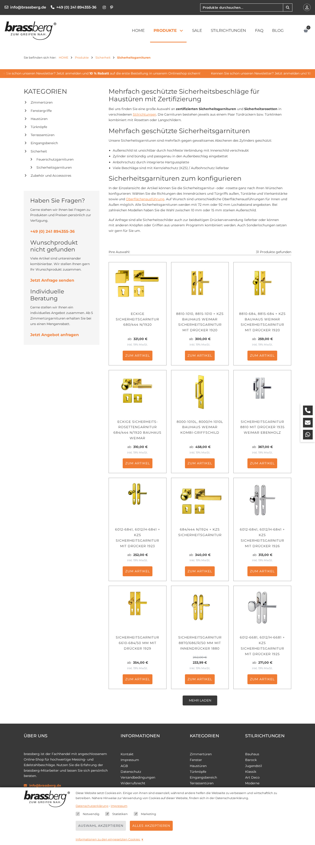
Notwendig (91, 814)
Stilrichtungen (228, 30)
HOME (138, 30)
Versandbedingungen (138, 777)
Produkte (165, 30)
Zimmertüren (42, 102)
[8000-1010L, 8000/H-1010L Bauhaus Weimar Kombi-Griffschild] (200, 392)
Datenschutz (131, 772)
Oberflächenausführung (145, 199)
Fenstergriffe (41, 111)
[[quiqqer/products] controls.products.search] (287, 7)
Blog (278, 30)
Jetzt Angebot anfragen (54, 334)
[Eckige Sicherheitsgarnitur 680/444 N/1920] (137, 284)
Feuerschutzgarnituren (55, 159)
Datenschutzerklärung (92, 806)
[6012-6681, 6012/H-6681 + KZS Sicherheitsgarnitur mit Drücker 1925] (262, 608)
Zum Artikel (137, 355)
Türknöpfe (39, 127)
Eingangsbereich (44, 143)
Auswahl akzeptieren (100, 826)
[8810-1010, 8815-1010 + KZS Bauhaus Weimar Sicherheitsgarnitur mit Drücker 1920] (200, 284)
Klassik (250, 772)
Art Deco (252, 777)
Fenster (196, 760)
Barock (251, 760)
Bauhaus (252, 754)
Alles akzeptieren (151, 826)
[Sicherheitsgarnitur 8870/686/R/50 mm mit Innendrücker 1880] (200, 608)
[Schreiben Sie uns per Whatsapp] (308, 434)
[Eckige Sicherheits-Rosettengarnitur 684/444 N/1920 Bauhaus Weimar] (137, 392)
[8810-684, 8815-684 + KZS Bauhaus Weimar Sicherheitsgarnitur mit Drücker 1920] (262, 284)
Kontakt (127, 754)
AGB (124, 766)
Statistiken (120, 814)
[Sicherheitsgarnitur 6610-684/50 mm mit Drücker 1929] (137, 608)
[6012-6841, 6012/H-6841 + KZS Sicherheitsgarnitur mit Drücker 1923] (137, 500)
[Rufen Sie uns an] (308, 410)
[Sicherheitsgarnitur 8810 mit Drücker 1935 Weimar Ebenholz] (262, 392)
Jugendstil (253, 766)
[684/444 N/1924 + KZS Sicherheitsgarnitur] (200, 500)
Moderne (252, 783)
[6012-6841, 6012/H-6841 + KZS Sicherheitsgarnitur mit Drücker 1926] (262, 500)
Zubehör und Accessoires (51, 175)
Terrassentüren (42, 135)
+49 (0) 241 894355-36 (76, 7)
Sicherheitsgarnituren (54, 167)
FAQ (259, 30)
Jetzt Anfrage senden (52, 280)
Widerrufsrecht (133, 783)
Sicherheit (39, 151)
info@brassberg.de (28, 7)
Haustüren (39, 119)
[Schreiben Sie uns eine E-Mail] (308, 422)
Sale (197, 30)
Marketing (148, 814)
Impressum (130, 760)
